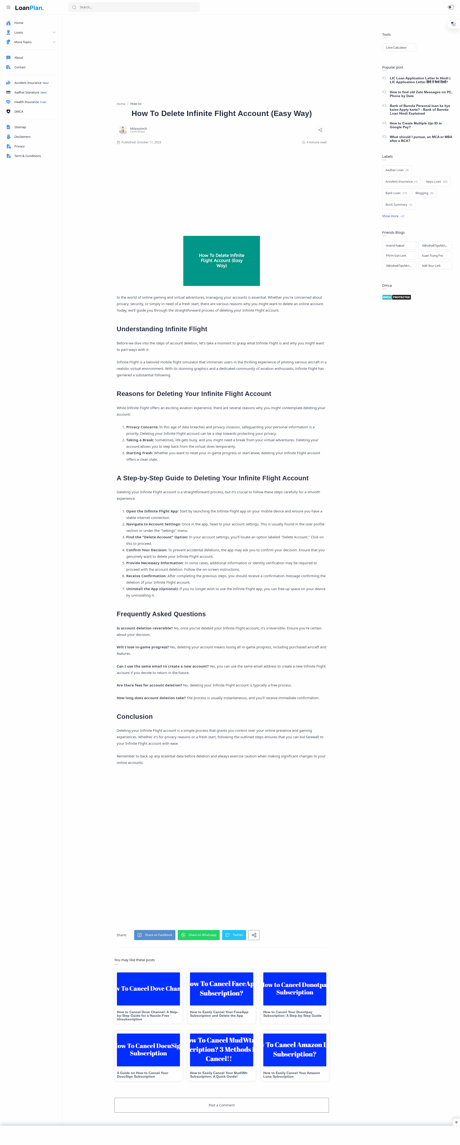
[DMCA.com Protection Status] (418, 297)
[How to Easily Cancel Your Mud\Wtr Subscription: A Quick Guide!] (221, 1050)
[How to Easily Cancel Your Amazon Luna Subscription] (294, 1050)
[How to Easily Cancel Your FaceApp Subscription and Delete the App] (221, 989)
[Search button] (74, 7)
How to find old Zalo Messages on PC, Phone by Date (421, 94)
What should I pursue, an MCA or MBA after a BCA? (421, 139)
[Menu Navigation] (8, 7)
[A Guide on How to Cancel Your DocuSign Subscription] (148, 1050)
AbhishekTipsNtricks (435, 245)
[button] (451, 7)
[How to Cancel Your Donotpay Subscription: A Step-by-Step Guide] (294, 989)
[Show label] (393, 216)
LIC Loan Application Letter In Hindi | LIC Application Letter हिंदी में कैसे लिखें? (420, 80)
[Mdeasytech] (138, 129)
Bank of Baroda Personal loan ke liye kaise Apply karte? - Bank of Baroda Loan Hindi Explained (420, 109)
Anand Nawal (395, 245)
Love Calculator (396, 47)
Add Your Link (431, 265)
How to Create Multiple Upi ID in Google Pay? (416, 125)
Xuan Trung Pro (432, 255)
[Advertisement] (221, 54)
